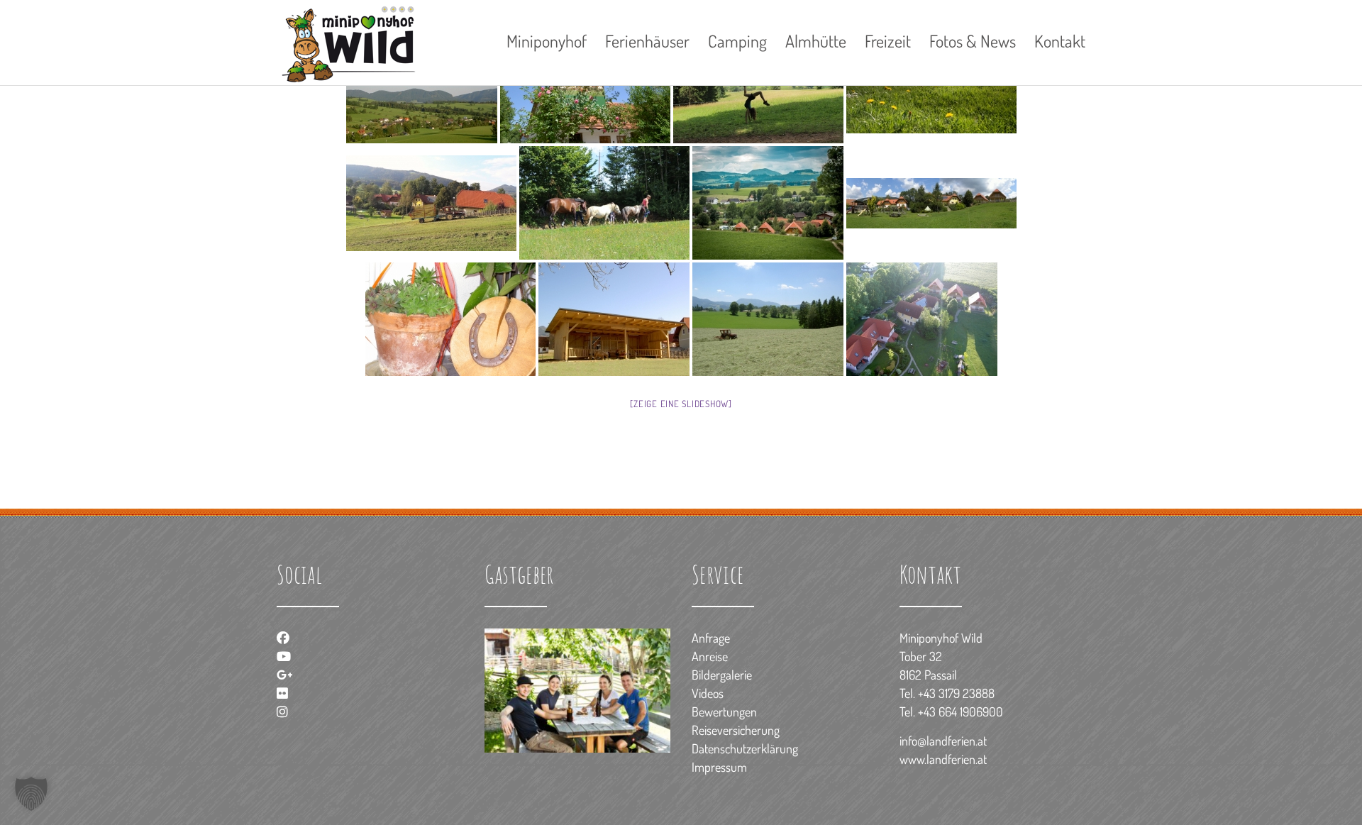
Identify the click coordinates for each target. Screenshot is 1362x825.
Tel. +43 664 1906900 (951, 711)
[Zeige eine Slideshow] (681, 403)
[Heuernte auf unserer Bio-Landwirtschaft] (767, 319)
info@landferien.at (943, 740)
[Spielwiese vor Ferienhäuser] (931, 203)
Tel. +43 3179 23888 (947, 693)
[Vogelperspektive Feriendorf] (921, 319)
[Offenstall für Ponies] (614, 319)
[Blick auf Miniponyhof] (767, 203)
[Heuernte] (431, 203)
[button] (31, 794)
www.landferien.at (943, 759)
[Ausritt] (604, 203)
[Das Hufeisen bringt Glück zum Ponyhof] (450, 319)
